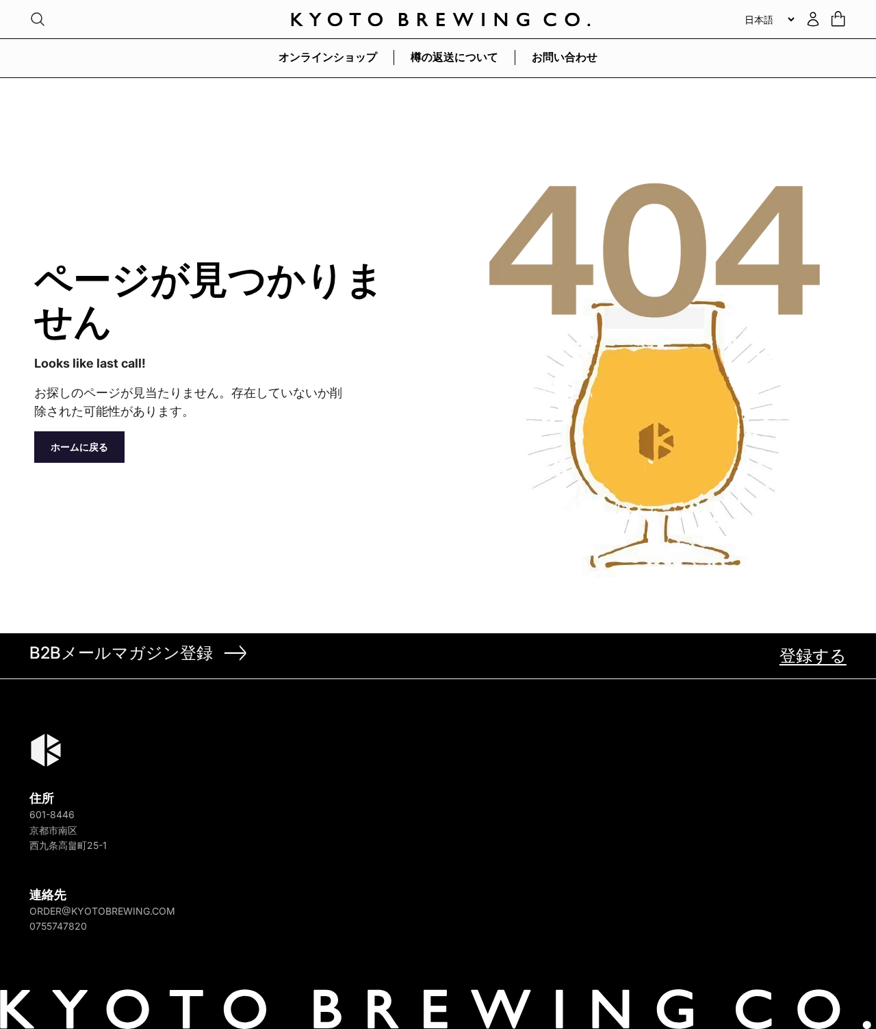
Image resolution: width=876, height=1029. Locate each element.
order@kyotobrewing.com (102, 911)
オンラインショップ (328, 57)
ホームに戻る (79, 447)
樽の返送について (454, 57)
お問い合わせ (564, 57)
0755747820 (58, 926)
